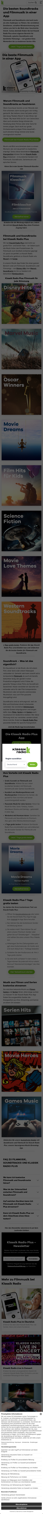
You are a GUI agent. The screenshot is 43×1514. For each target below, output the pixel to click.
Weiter (32, 764)
